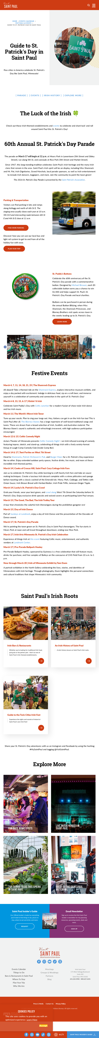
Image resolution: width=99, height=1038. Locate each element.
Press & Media (38, 1004)
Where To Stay (18, 979)
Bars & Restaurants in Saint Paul (19, 976)
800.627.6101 (85, 979)
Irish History (52, 95)
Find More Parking (16, 228)
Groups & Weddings (49, 972)
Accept (43, 1025)
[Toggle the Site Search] (88, 5)
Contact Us (49, 1004)
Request (24, 926)
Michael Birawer (79, 285)
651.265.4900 (74, 979)
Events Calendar (19, 969)
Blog (49, 979)
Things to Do (18, 972)
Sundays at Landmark (20, 513)
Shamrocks (17, 456)
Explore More (73, 95)
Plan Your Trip (14, 249)
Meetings (49, 969)
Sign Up (74, 929)
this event (35, 539)
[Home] (10, 5)
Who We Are (18, 986)
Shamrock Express (47, 389)
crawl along (51, 492)
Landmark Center (22, 542)
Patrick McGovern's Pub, (34, 456)
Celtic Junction (42, 405)
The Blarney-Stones (30, 421)
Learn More (32, 1019)
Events (35, 95)
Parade (21, 95)
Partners (49, 976)
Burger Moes (56, 456)
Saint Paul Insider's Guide (81, 1034)
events (56, 125)
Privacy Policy (61, 1004)
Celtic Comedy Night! (49, 440)
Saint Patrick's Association (73, 179)
